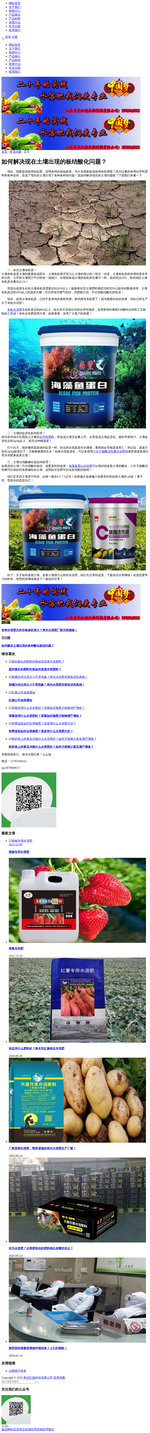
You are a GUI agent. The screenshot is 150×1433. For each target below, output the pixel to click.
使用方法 (14, 22)
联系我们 (14, 30)
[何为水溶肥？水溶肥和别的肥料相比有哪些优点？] (77, 1241)
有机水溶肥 (14, 309)
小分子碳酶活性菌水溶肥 (109, 451)
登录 (8, 36)
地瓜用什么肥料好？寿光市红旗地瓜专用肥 (36, 1048)
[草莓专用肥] (77, 941)
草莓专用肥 (16, 948)
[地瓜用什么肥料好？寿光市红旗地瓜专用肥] (77, 1041)
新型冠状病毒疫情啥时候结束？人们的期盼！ (38, 1348)
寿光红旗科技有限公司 (38, 1377)
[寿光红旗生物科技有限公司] (70, 112)
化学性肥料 (47, 437)
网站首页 (14, 3)
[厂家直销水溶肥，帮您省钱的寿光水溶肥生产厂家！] (77, 1141)
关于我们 (14, 7)
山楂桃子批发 (17, 1370)
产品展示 (14, 14)
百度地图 (59, 1377)
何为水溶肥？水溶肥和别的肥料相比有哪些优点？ (41, 1248)
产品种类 (14, 18)
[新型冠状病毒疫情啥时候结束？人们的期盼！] (77, 1341)
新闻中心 (14, 10)
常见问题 (14, 26)
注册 (15, 36)
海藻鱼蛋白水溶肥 (80, 465)
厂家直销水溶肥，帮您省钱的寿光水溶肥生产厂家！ (42, 1148)
